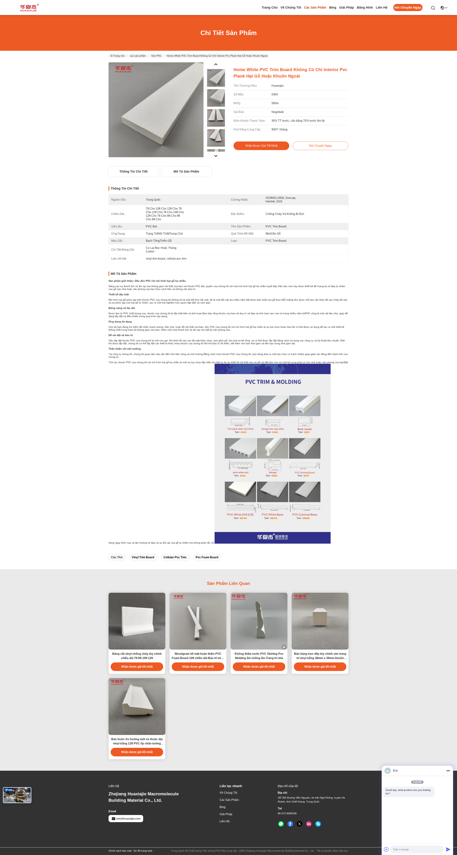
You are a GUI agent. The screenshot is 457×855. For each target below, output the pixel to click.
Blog (332, 7)
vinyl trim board (143, 557)
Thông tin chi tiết (133, 171)
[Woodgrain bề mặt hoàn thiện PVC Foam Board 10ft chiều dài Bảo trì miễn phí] (198, 621)
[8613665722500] (281, 824)
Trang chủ (270, 7)
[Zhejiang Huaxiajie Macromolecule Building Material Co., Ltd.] (28, 7)
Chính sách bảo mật (120, 850)
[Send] (448, 849)
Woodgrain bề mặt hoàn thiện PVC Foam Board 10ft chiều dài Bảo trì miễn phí (198, 656)
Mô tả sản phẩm (186, 171)
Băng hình (365, 7)
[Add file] (386, 849)
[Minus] (448, 771)
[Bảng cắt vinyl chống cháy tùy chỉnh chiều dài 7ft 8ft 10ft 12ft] (137, 621)
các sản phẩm (315, 7)
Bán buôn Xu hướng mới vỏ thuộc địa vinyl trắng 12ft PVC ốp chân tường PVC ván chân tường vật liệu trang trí (137, 742)
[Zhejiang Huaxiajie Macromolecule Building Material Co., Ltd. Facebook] (290, 824)
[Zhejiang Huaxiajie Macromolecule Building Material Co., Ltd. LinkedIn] (309, 824)
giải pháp (346, 7)
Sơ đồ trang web (143, 850)
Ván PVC (156, 55)
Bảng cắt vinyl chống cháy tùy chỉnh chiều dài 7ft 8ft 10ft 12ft (137, 656)
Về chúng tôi (290, 7)
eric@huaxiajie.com (128, 818)
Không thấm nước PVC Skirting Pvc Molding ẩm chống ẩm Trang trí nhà (259, 656)
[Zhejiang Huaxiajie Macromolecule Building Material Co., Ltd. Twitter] (299, 824)
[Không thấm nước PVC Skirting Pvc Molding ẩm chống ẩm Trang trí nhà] (259, 621)
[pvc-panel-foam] (318, 824)
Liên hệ (381, 7)
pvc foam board (207, 557)
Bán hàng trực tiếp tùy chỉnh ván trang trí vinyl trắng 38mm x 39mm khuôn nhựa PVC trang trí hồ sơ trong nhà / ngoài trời (320, 656)
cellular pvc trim (175, 557)
